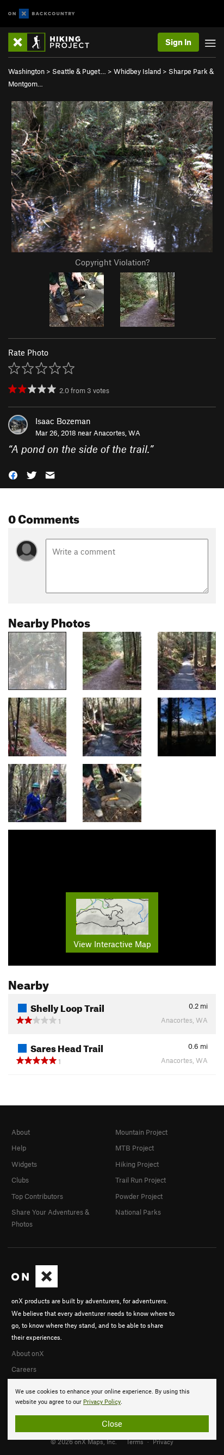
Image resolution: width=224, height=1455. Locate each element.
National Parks (138, 1212)
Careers (23, 1369)
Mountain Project (141, 1132)
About (20, 1132)
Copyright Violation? (112, 262)
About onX (27, 1353)
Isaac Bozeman (63, 421)
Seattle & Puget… (79, 71)
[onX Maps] (34, 1284)
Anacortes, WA (117, 432)
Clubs (20, 1180)
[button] (13, 474)
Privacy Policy (102, 1402)
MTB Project (134, 1147)
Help (18, 1147)
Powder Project (139, 1196)
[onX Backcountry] (41, 14)
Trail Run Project (140, 1180)
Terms (135, 1441)
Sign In (178, 42)
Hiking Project (137, 1164)
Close (112, 1423)
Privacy (163, 1441)
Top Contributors (37, 1196)
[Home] (54, 42)
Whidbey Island (137, 71)
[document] (112, 1409)
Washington (26, 71)
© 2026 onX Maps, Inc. (84, 1441)
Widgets (24, 1164)
